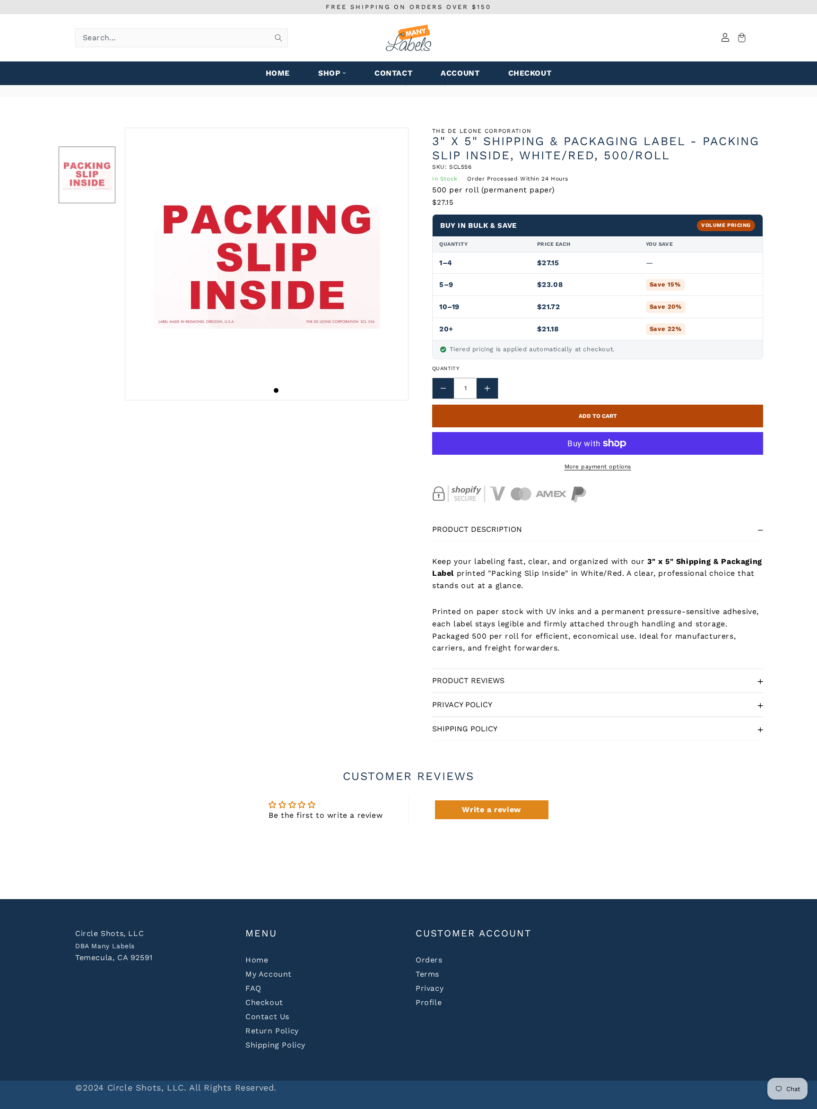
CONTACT (393, 73)
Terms (427, 974)
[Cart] (740, 38)
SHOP (329, 73)
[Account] (725, 38)
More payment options (598, 466)
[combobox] (181, 37)
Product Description (477, 529)
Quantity (445, 368)
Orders (429, 959)
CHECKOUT (530, 73)
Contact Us (267, 1016)
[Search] (278, 37)
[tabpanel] (266, 264)
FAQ (253, 988)
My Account (268, 974)
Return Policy (272, 1030)
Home (256, 959)
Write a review (491, 809)
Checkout (264, 1002)
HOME (278, 73)
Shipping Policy (464, 728)
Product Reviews (468, 680)
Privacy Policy (462, 704)
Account (460, 73)
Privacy (429, 988)
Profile (429, 1002)
